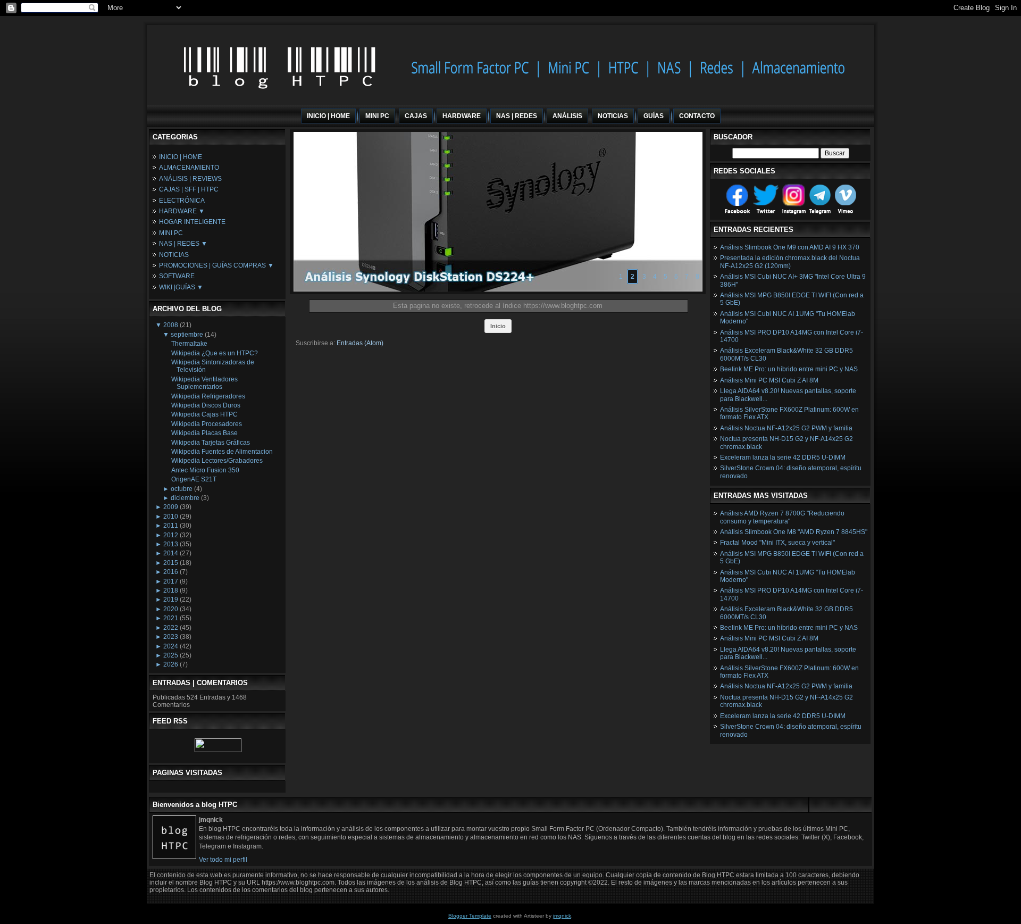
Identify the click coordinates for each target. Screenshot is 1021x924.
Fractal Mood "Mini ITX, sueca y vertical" (777, 542)
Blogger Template (469, 916)
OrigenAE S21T (193, 479)
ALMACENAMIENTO (189, 167)
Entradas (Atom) (360, 343)
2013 (170, 544)
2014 (170, 553)
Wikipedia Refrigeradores (208, 396)
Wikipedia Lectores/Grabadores (217, 460)
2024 (170, 646)
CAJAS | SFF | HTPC (189, 189)
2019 (170, 599)
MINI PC (171, 233)
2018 (170, 590)
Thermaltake (189, 343)
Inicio (498, 326)
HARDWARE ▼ (182, 211)
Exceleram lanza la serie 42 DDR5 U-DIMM (783, 457)
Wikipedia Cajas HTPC (204, 414)
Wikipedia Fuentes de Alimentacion (222, 451)
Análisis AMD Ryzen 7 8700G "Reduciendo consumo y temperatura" (782, 517)
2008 (170, 325)
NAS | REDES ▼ (183, 243)
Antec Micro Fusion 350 (205, 470)
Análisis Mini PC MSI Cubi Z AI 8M (769, 380)
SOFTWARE (177, 276)
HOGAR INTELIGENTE (192, 222)
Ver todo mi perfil (223, 859)
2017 (170, 581)
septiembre (187, 334)
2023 (170, 636)
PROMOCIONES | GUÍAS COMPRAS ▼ (216, 265)
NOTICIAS (174, 255)
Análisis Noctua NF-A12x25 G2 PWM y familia (786, 428)
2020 (170, 609)
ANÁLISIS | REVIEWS (190, 178)
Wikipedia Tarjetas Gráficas (210, 442)
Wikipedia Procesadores (206, 424)
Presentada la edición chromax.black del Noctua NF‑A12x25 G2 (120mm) (790, 261)
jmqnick (562, 916)
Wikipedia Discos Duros (205, 405)
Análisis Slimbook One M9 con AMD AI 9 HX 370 (789, 247)
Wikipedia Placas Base (204, 433)
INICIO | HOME (180, 157)
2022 (170, 627)
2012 (170, 535)
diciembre (185, 498)
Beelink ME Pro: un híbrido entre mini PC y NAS (789, 369)
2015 (170, 563)
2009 (170, 507)
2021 (170, 618)
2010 (170, 516)
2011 (170, 525)
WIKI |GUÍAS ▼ (181, 287)
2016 (170, 572)
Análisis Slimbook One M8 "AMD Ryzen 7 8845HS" (793, 532)
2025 (170, 655)
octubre (182, 489)
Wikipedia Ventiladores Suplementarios (204, 383)
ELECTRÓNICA (182, 200)
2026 (170, 664)
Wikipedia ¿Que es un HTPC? (214, 353)
